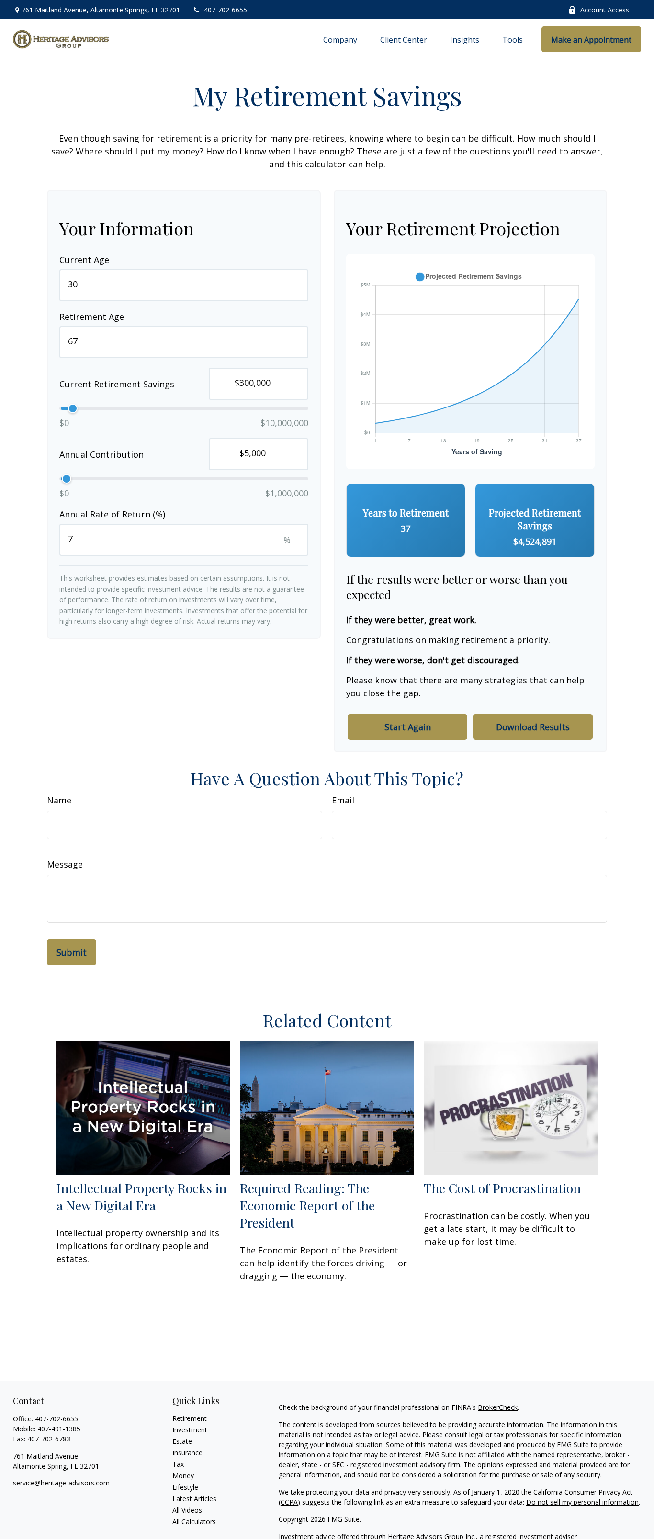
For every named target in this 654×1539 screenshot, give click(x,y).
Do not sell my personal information (582, 1501)
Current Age (84, 259)
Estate (182, 1441)
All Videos (187, 1510)
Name (59, 800)
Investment (189, 1429)
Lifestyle (185, 1487)
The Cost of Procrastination (502, 1188)
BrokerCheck (498, 1407)
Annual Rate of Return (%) (112, 514)
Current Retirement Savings (116, 383)
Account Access (604, 9)
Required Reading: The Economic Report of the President (307, 1205)
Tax (178, 1464)
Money (183, 1475)
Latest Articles (194, 1498)
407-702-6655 (225, 9)
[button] (340, 39)
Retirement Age (91, 316)
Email (343, 800)
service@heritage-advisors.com (61, 1482)
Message (65, 864)
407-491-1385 (58, 1428)
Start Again (407, 727)
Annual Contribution (101, 454)
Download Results (533, 727)
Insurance (187, 1452)
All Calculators (194, 1521)
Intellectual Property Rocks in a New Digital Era (141, 1196)
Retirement (189, 1418)
